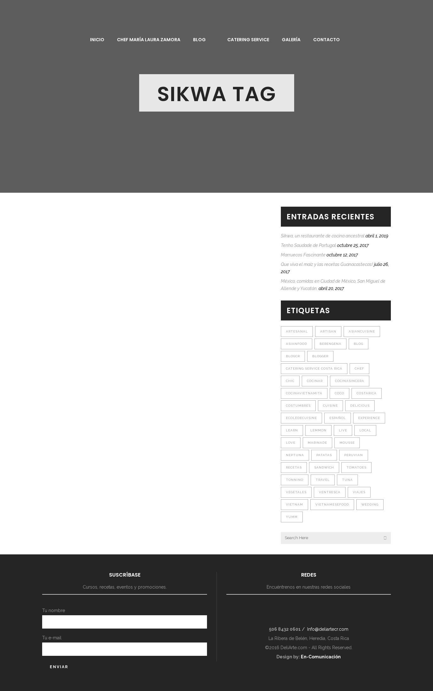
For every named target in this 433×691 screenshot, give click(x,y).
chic (290, 381)
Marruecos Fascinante (303, 254)
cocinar (315, 381)
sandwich (324, 467)
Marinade (317, 442)
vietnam (294, 504)
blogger (320, 356)
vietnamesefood (332, 504)
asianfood (296, 344)
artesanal (297, 331)
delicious (360, 405)
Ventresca (329, 492)
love (290, 442)
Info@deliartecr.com (327, 629)
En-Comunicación (321, 656)
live (343, 430)
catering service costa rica (314, 368)
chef (359, 368)
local (365, 430)
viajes (359, 492)
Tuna (347, 479)
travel (323, 479)
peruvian (353, 455)
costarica (367, 393)
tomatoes (356, 467)
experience (369, 418)
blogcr (293, 356)
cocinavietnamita (304, 393)
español (337, 418)
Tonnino (294, 479)
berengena (330, 344)
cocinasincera (349, 381)
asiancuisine (362, 331)
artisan (328, 331)
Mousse (347, 442)
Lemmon (318, 430)
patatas (324, 455)
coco (339, 393)
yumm (292, 517)
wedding (369, 504)
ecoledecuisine (301, 418)
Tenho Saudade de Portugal (308, 245)
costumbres (298, 405)
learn (292, 430)
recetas (294, 467)
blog (358, 344)
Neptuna (295, 455)
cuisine (330, 405)
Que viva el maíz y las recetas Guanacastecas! (327, 264)
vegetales (296, 492)
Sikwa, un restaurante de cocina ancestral (323, 235)
